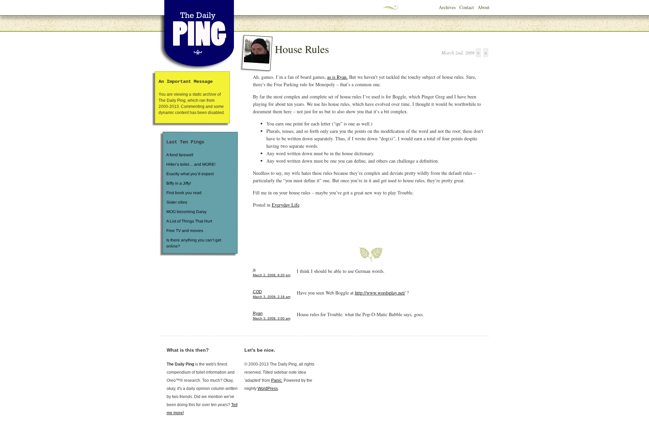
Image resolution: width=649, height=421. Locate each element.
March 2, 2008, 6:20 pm (271, 275)
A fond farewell (179, 155)
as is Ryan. (337, 77)
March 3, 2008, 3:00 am (271, 318)
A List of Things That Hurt (189, 221)
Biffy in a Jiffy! (178, 183)
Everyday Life (285, 205)
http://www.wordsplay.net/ (380, 292)
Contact (466, 7)
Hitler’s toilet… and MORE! (190, 164)
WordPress (268, 388)
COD (257, 291)
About (483, 7)
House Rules (302, 49)
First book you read (183, 192)
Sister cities (176, 202)
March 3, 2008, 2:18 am (271, 297)
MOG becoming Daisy (186, 211)
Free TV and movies (184, 230)
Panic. (277, 380)
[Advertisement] (332, 223)
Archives (447, 7)
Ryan (258, 313)
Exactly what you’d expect (190, 173)
